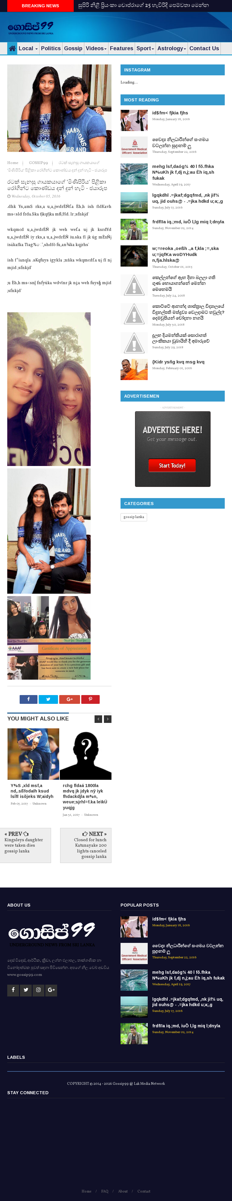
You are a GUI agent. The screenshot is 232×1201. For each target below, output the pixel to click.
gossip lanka (134, 517)
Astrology (170, 48)
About (123, 1192)
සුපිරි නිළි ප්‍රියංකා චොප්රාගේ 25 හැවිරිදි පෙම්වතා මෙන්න (143, 5)
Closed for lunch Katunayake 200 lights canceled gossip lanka (90, 848)
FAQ (104, 1192)
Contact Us (204, 48)
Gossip (73, 48)
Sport (144, 48)
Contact (143, 1192)
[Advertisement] (154, 26)
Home (13, 163)
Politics (51, 48)
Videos (95, 48)
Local (27, 48)
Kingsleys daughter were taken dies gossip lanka (24, 845)
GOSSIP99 (39, 163)
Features (121, 48)
